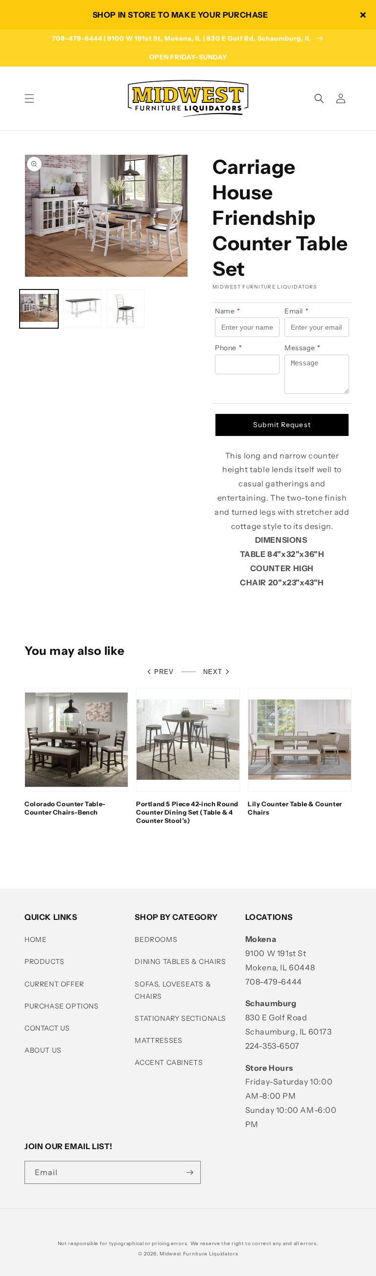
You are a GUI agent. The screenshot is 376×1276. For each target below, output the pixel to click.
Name (227, 311)
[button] (29, 98)
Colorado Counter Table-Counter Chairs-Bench (65, 808)
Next (212, 671)
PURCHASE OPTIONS (61, 1006)
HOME (35, 939)
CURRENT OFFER (54, 984)
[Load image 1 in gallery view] (39, 308)
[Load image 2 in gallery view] (82, 308)
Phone (228, 347)
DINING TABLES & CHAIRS (180, 961)
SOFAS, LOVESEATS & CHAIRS (173, 990)
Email (296, 311)
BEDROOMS (156, 939)
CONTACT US (47, 1028)
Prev (164, 671)
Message (302, 347)
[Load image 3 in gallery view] (125, 308)
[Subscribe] (189, 1172)
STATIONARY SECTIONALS (180, 1018)
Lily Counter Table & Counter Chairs (295, 808)
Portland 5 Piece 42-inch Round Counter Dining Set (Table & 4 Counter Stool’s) (187, 812)
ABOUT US (43, 1050)
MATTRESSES (158, 1040)
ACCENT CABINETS (169, 1062)
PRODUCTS (44, 961)
